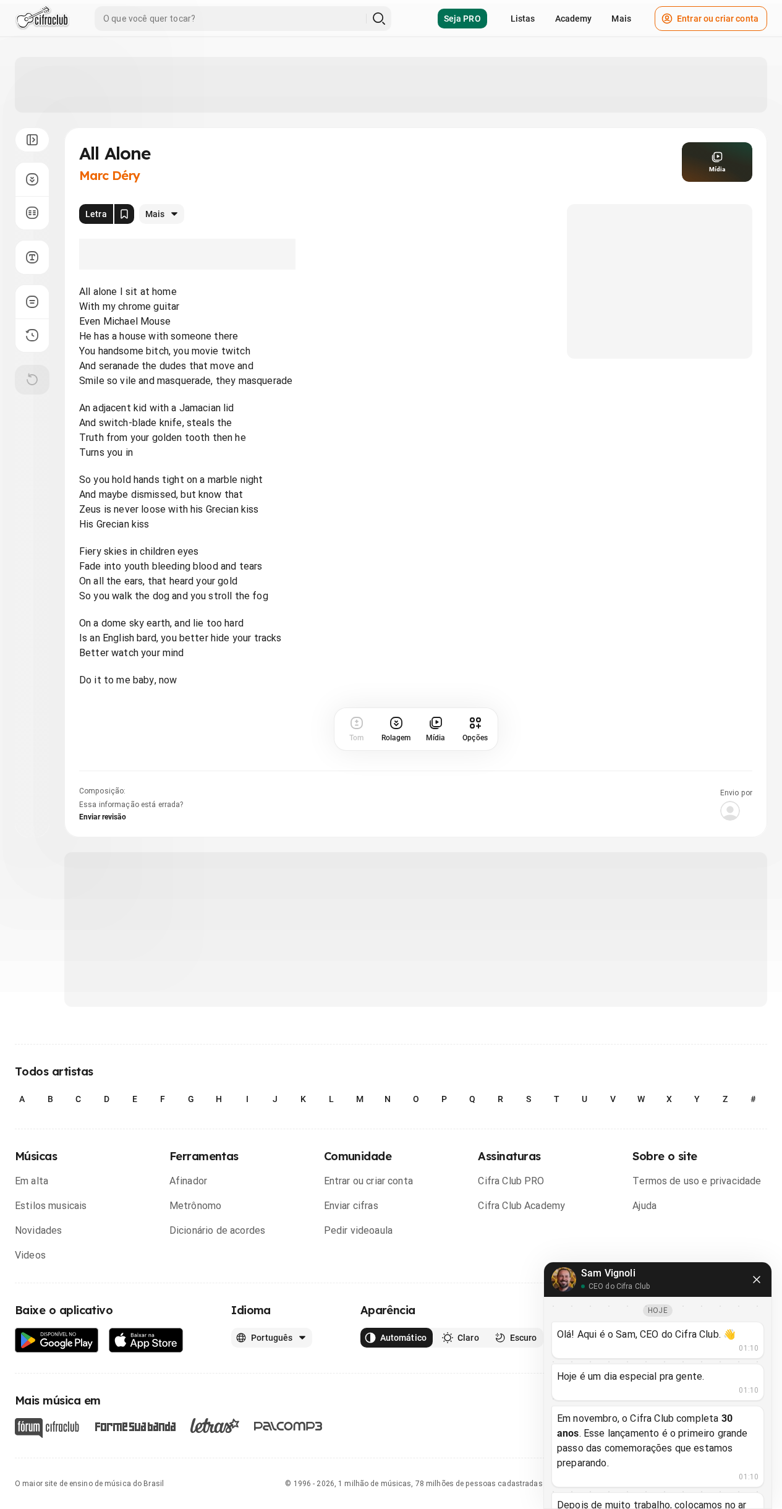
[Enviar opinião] (32, 302)
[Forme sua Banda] (135, 1425)
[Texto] (32, 257)
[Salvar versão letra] (124, 214)
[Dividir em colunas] (32, 213)
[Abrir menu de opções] (32, 139)
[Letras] (214, 1425)
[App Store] (146, 1340)
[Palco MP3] (288, 1426)
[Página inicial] (42, 18)
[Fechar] (757, 1279)
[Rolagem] (32, 179)
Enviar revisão (102, 817)
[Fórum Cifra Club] (47, 1428)
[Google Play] (57, 1340)
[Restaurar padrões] (32, 380)
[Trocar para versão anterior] (32, 335)
